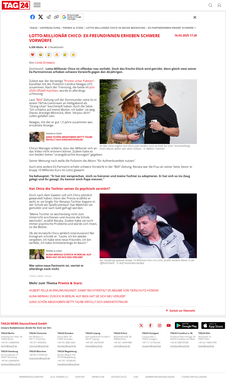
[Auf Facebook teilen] (32, 16)
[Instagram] (159, 325)
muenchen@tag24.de (39, 358)
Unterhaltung (50, 27)
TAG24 (33, 27)
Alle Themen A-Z (59, 377)
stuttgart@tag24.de (151, 346)
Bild (39, 100)
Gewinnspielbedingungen (159, 377)
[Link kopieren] (56, 16)
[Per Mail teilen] (48, 16)
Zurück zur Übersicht (182, 310)
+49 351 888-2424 (66, 342)
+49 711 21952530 (151, 342)
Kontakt (80, 377)
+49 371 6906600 (37, 342)
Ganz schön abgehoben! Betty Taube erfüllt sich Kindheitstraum (69, 138)
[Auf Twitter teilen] (40, 16)
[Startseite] (16, 5)
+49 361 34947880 (123, 342)
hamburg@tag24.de (10, 364)
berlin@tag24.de (9, 346)
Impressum (98, 377)
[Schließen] (195, 17)
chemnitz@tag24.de (39, 346)
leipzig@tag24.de (93, 346)
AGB (136, 377)
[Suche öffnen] (210, 5)
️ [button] (32, 55)
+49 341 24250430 (94, 342)
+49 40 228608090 (10, 360)
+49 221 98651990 (207, 342)
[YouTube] (169, 325)
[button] (219, 5)
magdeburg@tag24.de (68, 364)
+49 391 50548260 (66, 360)
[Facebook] (150, 325)
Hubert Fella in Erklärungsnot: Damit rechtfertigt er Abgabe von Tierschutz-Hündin (93, 290)
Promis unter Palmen (79, 81)
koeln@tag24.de (206, 346)
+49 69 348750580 (179, 342)
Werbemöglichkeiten (31, 377)
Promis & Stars (73, 27)
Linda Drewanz (45, 62)
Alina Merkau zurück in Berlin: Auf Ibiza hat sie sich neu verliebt (68, 256)
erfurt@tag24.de (122, 346)
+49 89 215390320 (38, 354)
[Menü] (37, 5)
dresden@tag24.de (66, 346)
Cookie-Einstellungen (194, 377)
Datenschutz (119, 377)
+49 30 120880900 (10, 342)
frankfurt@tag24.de (179, 346)
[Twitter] (141, 325)
